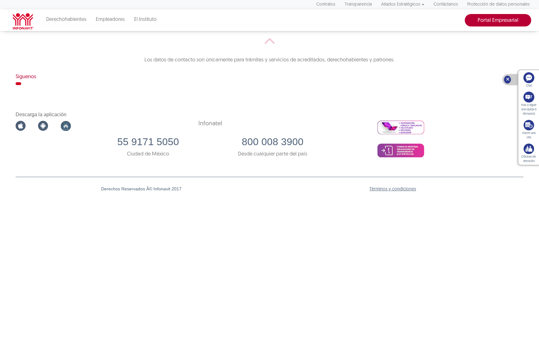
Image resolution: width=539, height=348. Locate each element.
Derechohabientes (66, 19)
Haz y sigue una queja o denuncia (529, 109)
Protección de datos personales (498, 4)
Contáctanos (446, 4)
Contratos (325, 4)
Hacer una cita (529, 135)
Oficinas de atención (528, 159)
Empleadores (110, 19)
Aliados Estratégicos (400, 4)
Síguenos (26, 76)
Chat (529, 85)
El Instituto (145, 19)
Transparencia (358, 4)
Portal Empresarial (498, 20)
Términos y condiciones (392, 189)
